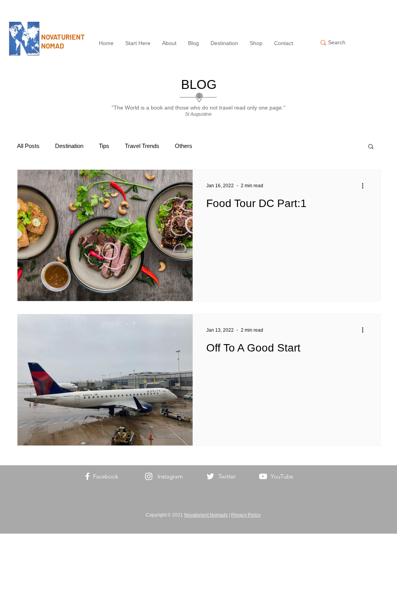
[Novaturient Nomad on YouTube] (263, 476)
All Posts (28, 146)
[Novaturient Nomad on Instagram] (149, 476)
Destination (69, 146)
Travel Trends (142, 146)
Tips (104, 146)
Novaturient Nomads (206, 515)
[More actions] (365, 185)
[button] (371, 147)
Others (183, 146)
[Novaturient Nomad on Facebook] (87, 476)
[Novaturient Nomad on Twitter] (210, 476)
